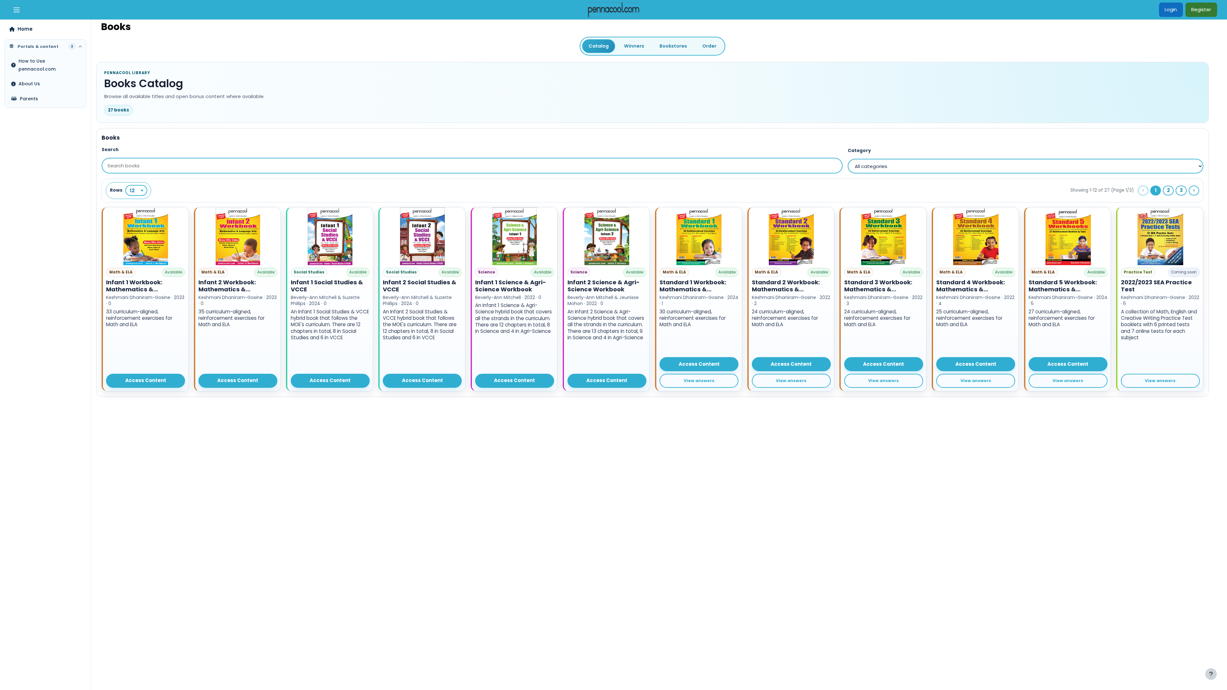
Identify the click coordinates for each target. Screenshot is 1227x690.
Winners (634, 46)
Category (859, 151)
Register (1201, 9)
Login (1171, 9)
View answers (699, 380)
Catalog (599, 46)
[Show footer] (1211, 674)
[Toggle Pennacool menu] (16, 10)
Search (110, 150)
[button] (145, 299)
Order (709, 46)
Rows (116, 190)
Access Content (145, 380)
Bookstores (673, 46)
